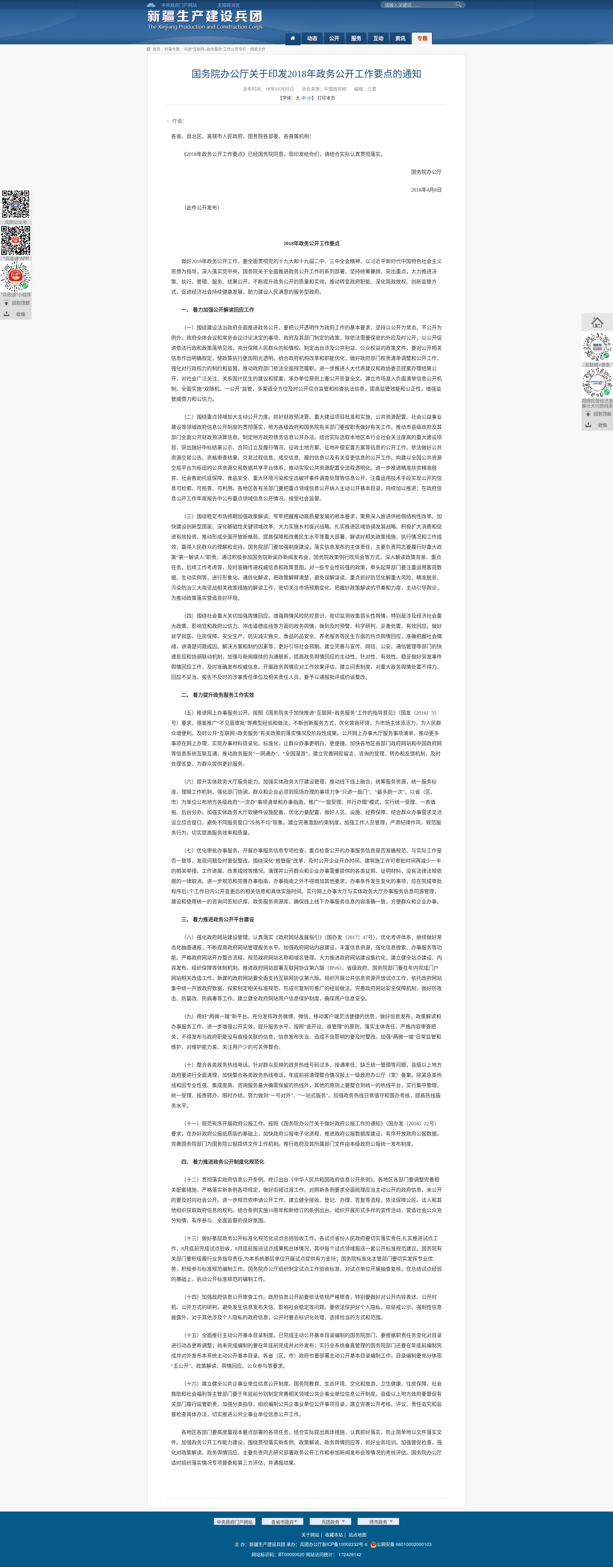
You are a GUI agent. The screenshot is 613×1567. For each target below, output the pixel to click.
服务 (356, 38)
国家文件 (258, 49)
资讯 (400, 38)
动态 (312, 38)
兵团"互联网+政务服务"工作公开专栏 (215, 49)
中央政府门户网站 (179, 5)
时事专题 (172, 49)
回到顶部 (21, 302)
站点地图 (358, 1534)
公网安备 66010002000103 (404, 1544)
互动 (378, 38)
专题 (422, 38)
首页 (156, 49)
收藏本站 (334, 1534)
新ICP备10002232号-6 (344, 1544)
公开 (334, 38)
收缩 (20, 314)
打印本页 (326, 97)
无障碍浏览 (228, 5)
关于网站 (310, 1534)
